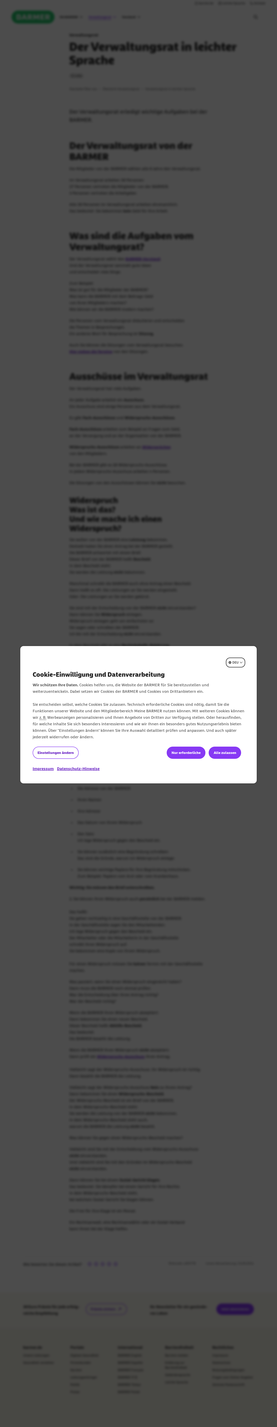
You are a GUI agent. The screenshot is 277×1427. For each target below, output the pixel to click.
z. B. (42, 717)
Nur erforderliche (186, 753)
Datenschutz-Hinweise (78, 768)
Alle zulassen (225, 753)
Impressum (43, 768)
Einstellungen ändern (56, 753)
